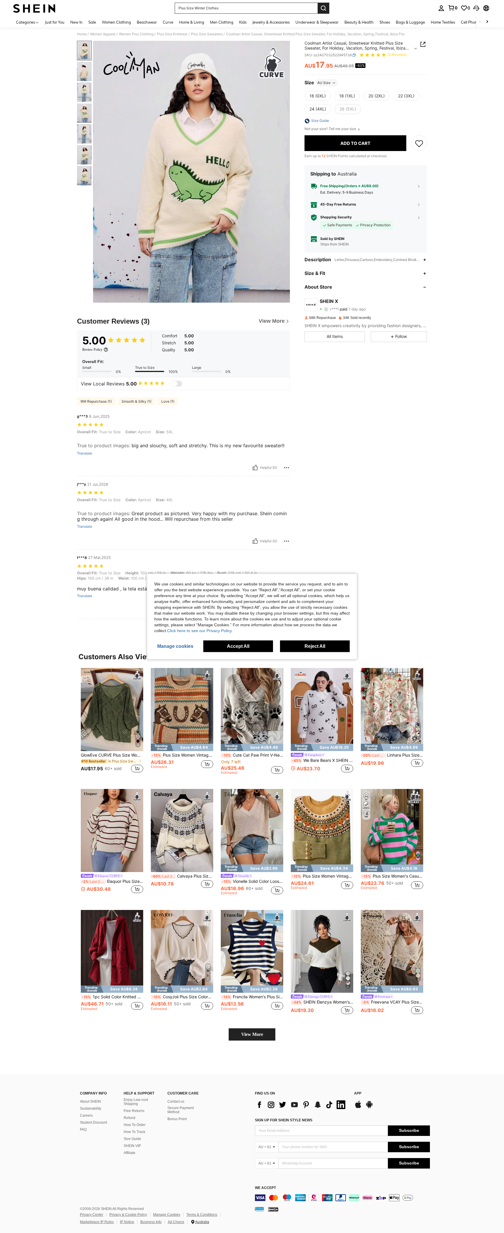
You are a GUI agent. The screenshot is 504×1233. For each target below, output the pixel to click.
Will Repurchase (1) (96, 401)
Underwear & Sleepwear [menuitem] (317, 22)
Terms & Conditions (201, 1215)
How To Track (134, 1132)
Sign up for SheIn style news (283, 1120)
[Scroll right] (487, 22)
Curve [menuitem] (168, 22)
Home (82, 34)
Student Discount (93, 1122)
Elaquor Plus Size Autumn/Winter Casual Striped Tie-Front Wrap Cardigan (112, 881)
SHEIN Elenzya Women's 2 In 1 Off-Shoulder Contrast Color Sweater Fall (322, 1002)
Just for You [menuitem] (54, 22)
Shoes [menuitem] (384, 22)
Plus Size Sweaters (207, 34)
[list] (301, 1104)
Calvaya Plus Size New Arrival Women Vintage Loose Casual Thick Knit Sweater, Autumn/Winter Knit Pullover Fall (182, 876)
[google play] (369, 1107)
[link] (453, 7)
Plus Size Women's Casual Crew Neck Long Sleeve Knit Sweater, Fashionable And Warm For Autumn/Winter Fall (392, 876)
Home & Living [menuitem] (191, 22)
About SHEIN (90, 1101)
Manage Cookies (166, 1215)
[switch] (177, 384)
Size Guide (132, 1139)
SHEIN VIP (132, 1146)
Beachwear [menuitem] (147, 22)
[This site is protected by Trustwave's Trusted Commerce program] (259, 1209)
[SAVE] (419, 143)
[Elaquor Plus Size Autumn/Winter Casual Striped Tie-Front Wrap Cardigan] (112, 830)
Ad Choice (176, 1222)
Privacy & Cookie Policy (128, 1215)
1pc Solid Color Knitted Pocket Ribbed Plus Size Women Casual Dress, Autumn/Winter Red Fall (112, 997)
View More (252, 1034)
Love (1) (167, 401)
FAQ (83, 1129)
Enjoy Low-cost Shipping (136, 1102)
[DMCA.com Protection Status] (273, 1209)
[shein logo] (34, 8)
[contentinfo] (342, 1197)
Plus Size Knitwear (172, 34)
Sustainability (90, 1108)
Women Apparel (103, 34)
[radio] (317, 96)
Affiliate (129, 1153)
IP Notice (127, 1222)
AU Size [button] (323, 82)
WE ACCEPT (265, 1188)
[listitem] (112, 724)
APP (357, 1093)
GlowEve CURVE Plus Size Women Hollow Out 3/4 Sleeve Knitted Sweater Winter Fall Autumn (112, 755)
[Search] (323, 8)
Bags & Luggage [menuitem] (410, 22)
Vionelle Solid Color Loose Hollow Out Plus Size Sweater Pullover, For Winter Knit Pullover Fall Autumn (252, 881)
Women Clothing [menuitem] (116, 22)
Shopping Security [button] (336, 217)
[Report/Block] (286, 467)
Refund (129, 1118)
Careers (86, 1115)
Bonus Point (177, 1119)
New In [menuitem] (76, 22)
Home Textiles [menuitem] (443, 22)
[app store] (358, 1107)
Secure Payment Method (180, 1110)
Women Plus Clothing (136, 34)
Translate (84, 453)
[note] (182, 747)
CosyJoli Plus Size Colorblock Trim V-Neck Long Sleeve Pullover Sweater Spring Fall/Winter (182, 997)
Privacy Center (91, 1215)
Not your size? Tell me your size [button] (330, 129)
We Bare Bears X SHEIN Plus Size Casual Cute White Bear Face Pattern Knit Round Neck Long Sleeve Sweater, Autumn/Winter (322, 760)
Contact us (175, 1101)
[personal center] (441, 8)
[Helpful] (255, 467)
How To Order (135, 1125)
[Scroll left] (480, 22)
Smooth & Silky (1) (136, 401)
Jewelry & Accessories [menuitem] (271, 22)
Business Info (151, 1222)
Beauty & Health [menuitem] (359, 22)
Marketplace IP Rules (97, 1222)
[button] (476, 8)
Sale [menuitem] (92, 22)
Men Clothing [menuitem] (221, 22)
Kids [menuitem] (242, 22)
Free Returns (134, 1111)
